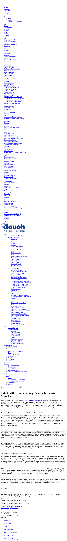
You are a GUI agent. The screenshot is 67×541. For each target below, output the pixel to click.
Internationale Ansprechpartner (12, 539)
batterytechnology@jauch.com (9, 508)
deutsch (10, 18)
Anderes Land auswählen (15, 21)
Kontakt (6, 9)
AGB (5, 526)
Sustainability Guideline (10, 532)
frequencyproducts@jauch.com (13, 506)
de (4, 16)
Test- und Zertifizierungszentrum (31, 400)
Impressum (7, 520)
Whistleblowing (8, 535)
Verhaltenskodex (8, 529)
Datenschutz (7, 523)
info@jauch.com (5, 509)
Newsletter (7, 10)
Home (6, 7)
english (10, 20)
